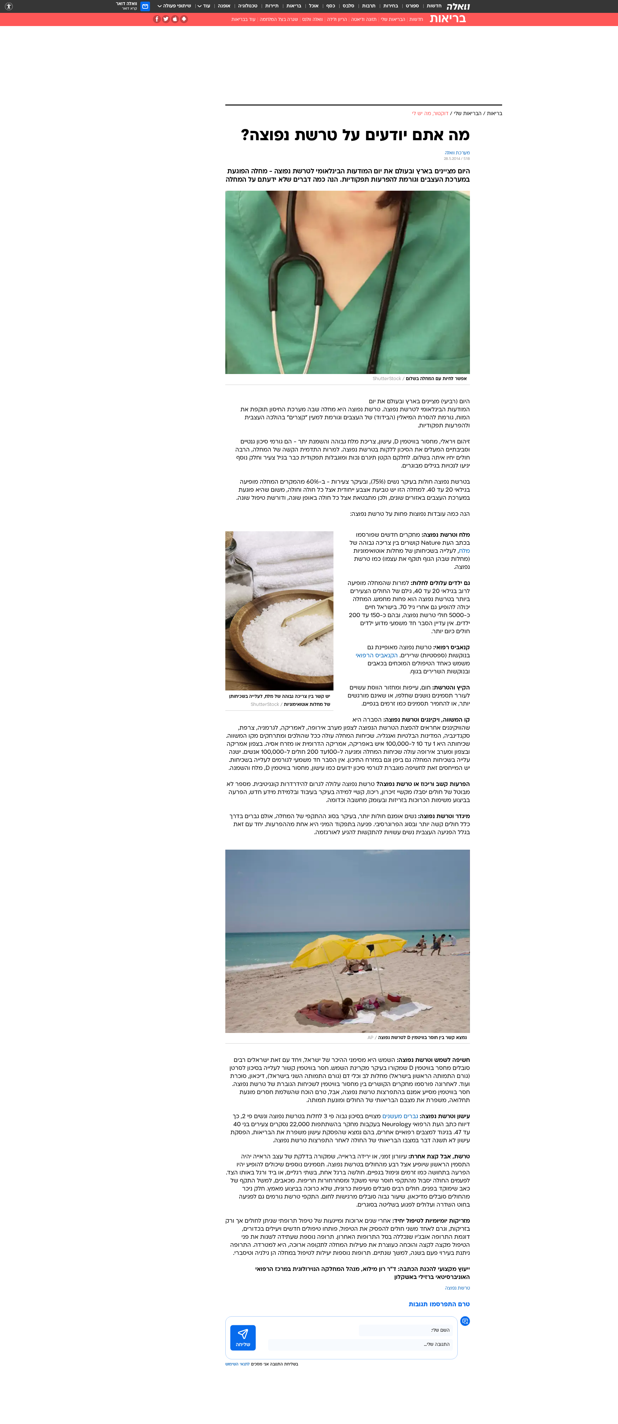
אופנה (224, 6)
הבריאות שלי (393, 20)
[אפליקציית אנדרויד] (184, 19)
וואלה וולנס (312, 20)
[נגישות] (9, 7)
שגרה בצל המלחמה (279, 20)
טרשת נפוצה (457, 1288)
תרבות (369, 6)
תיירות (272, 6)
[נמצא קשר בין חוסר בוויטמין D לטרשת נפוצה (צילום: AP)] (347, 947)
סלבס (348, 6)
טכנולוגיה (248, 6)
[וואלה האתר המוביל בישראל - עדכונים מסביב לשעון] (458, 6)
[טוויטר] (166, 19)
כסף (330, 6)
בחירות (390, 6)
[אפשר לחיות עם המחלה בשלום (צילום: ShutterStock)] (347, 288)
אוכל (314, 6)
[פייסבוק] (157, 19)
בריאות (293, 6)
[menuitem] (430, 6)
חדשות (434, 6)
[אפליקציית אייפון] (175, 19)
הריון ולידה (337, 20)
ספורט (412, 6)
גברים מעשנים (400, 1117)
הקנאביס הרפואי (377, 656)
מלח (464, 551)
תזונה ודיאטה (364, 20)
